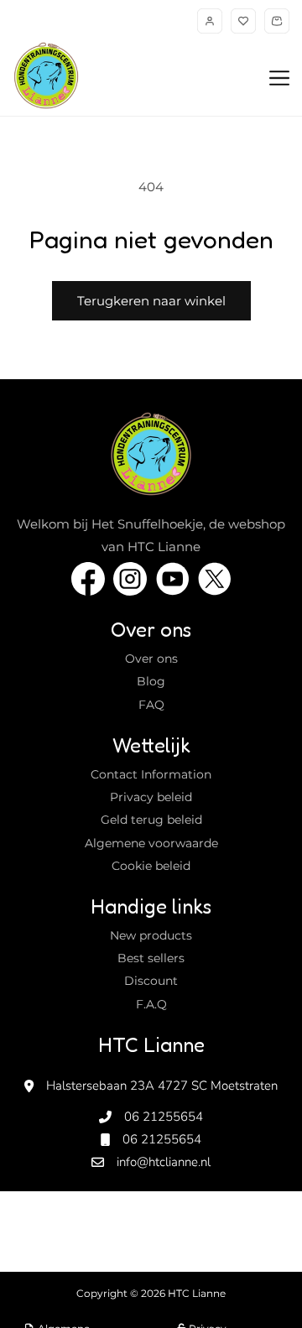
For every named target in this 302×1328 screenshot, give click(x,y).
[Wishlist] (243, 21)
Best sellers (151, 958)
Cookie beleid (151, 865)
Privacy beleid (151, 797)
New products (151, 935)
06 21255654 (163, 1116)
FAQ (151, 704)
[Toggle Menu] (279, 79)
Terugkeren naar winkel (151, 301)
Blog (151, 681)
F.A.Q (151, 1004)
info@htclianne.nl (164, 1162)
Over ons (151, 658)
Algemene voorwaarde (151, 843)
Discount (151, 980)
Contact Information (151, 774)
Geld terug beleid (151, 819)
